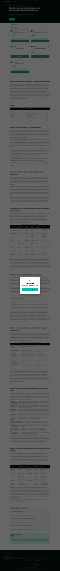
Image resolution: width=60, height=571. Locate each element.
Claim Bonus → (30, 289)
